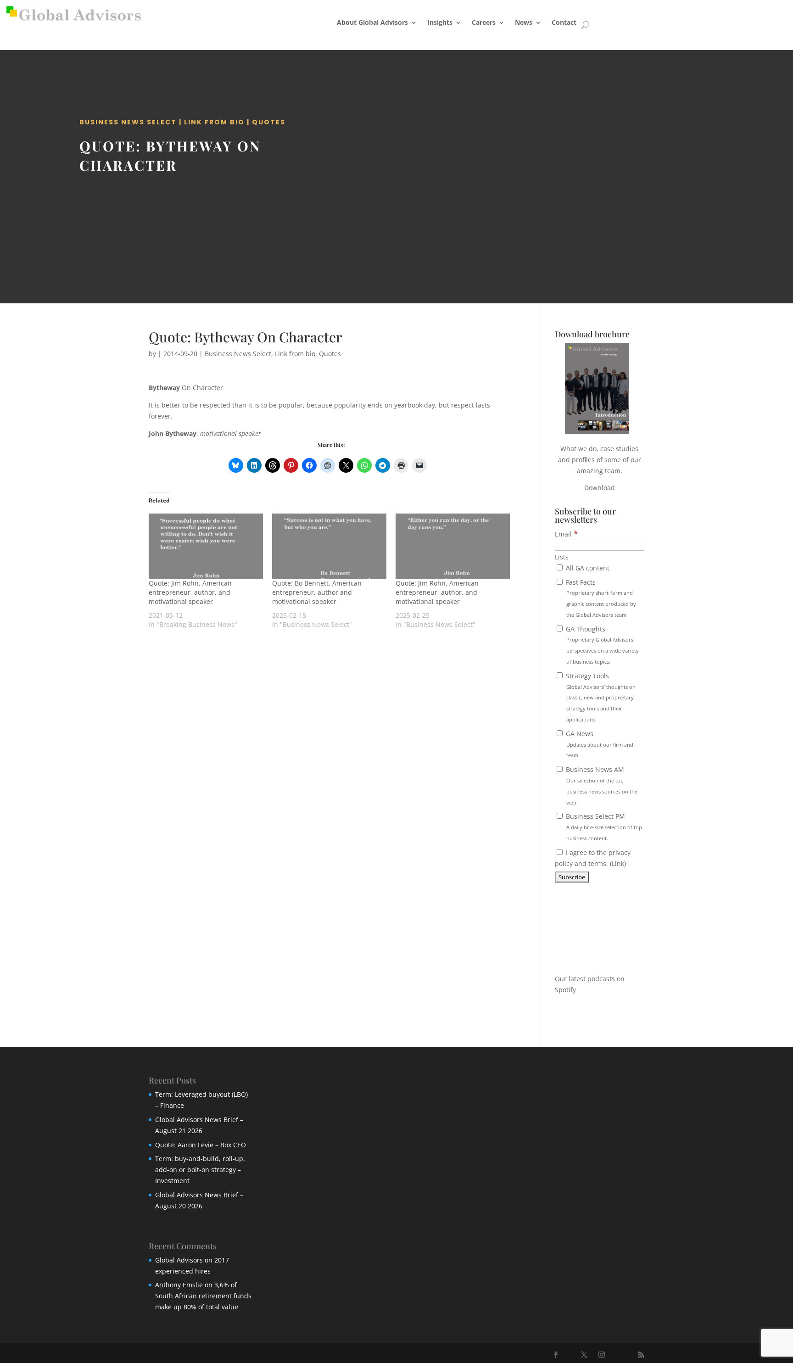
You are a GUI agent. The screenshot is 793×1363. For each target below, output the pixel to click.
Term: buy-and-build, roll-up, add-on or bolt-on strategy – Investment (200, 1169)
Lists (562, 557)
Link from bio (214, 122)
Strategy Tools (600, 697)
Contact (564, 22)
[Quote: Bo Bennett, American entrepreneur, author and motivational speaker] (329, 546)
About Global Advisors (372, 22)
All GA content (586, 568)
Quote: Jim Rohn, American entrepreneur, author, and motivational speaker (190, 592)
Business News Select (128, 122)
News (523, 22)
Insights (439, 22)
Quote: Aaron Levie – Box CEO (200, 1144)
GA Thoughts (601, 645)
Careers (484, 22)
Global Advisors (179, 1260)
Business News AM (600, 785)
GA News (598, 744)
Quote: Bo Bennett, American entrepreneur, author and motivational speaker (317, 592)
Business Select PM (603, 827)
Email (566, 534)
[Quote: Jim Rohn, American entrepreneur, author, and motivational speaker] (206, 546)
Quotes (268, 122)
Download (599, 487)
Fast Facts (600, 598)
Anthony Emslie (179, 1284)
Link (618, 863)
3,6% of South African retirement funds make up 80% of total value (203, 1295)
